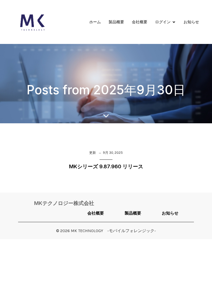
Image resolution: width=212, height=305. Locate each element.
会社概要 (139, 21)
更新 (92, 153)
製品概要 (116, 21)
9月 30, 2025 (113, 153)
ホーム (95, 21)
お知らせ (191, 21)
